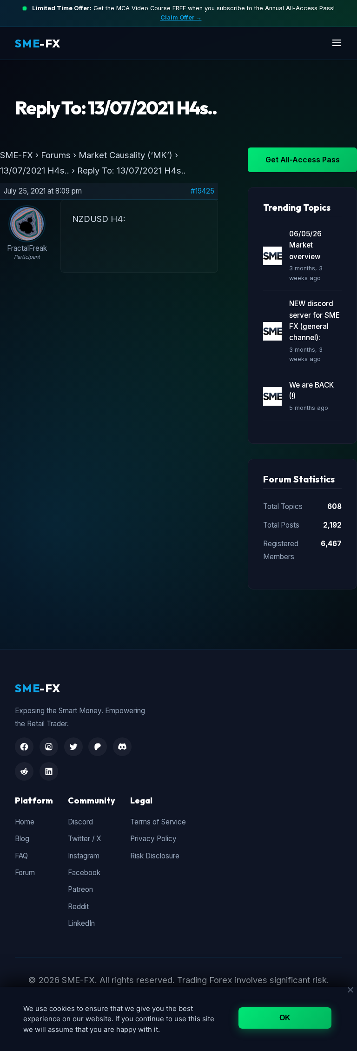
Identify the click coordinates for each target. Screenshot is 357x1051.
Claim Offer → (181, 17)
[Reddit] (24, 771)
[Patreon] (97, 746)
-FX (37, 43)
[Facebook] (24, 746)
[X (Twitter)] (73, 746)
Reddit (78, 906)
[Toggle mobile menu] (336, 43)
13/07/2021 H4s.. (34, 170)
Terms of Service (158, 821)
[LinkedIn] (49, 771)
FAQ (21, 855)
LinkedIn (81, 923)
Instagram (83, 855)
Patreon (80, 889)
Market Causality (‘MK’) (125, 155)
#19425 (202, 191)
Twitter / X (84, 838)
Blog (22, 838)
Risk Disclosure (154, 855)
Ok (285, 1018)
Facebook (84, 872)
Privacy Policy (153, 838)
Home (24, 821)
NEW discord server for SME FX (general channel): (314, 320)
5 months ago (308, 407)
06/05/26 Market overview (305, 245)
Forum (25, 872)
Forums (56, 155)
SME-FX (16, 155)
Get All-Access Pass (302, 159)
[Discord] (122, 746)
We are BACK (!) (311, 391)
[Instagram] (49, 746)
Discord (80, 821)
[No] (350, 989)
